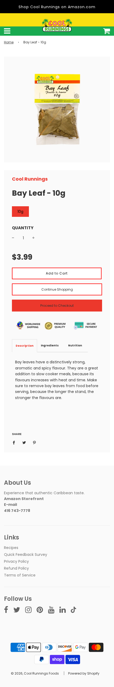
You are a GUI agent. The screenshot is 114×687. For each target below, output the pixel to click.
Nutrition (75, 345)
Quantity (22, 228)
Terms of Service (20, 575)
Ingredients (50, 345)
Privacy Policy (16, 561)
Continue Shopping (57, 289)
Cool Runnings (30, 179)
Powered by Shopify (83, 673)
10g (20, 211)
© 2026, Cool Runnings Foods (35, 673)
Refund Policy (16, 568)
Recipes (11, 547)
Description (24, 346)
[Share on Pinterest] (34, 442)
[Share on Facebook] (15, 442)
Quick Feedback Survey (25, 554)
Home (9, 42)
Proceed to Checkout (57, 305)
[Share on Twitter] (24, 442)
